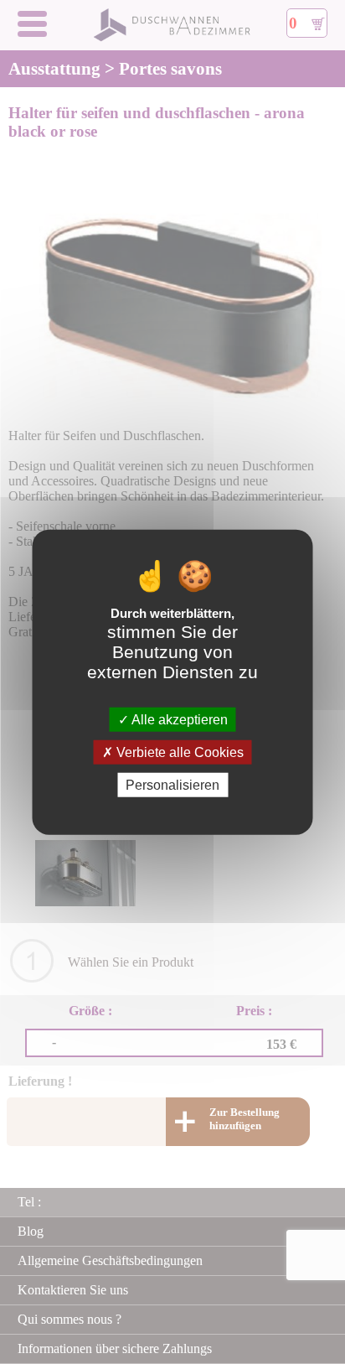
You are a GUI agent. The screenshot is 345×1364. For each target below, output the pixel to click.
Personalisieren (172, 785)
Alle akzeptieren (178, 719)
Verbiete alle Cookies (178, 751)
